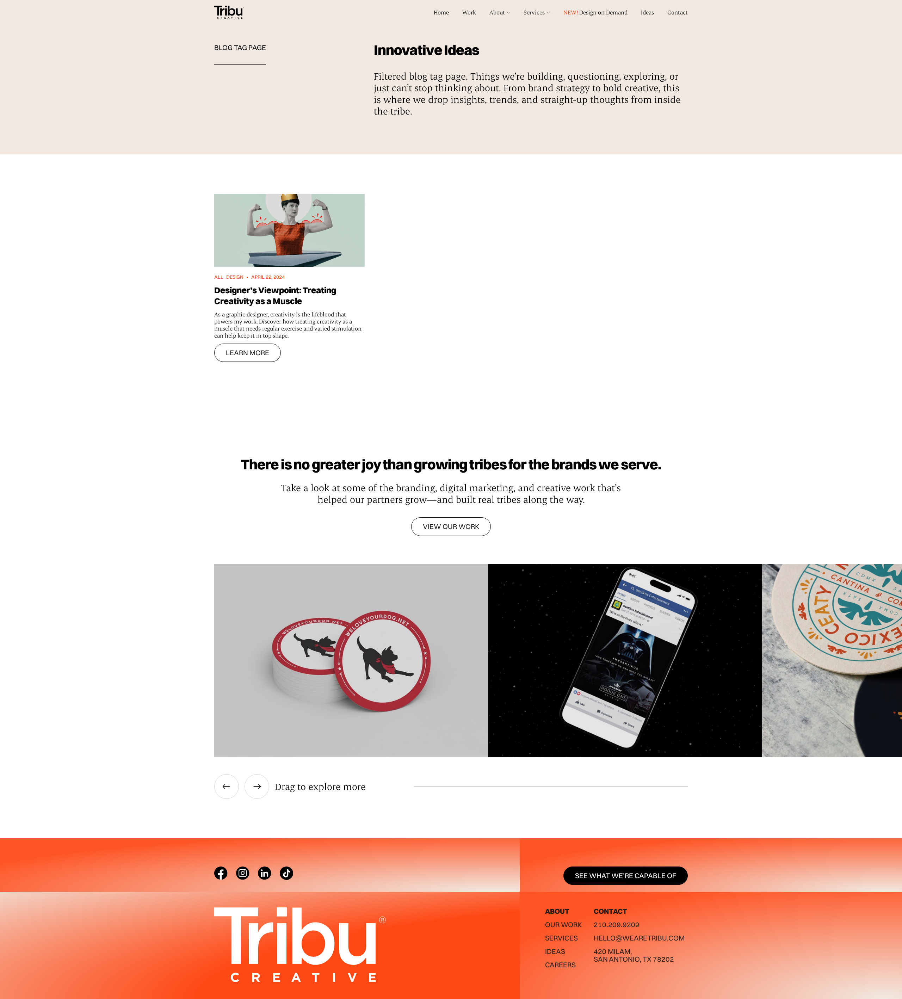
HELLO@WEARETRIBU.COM (639, 937)
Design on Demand (595, 12)
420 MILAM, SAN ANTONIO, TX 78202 (634, 955)
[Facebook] (221, 873)
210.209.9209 (617, 924)
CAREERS (560, 964)
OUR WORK (563, 924)
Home (441, 12)
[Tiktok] (286, 873)
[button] (499, 12)
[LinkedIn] (264, 873)
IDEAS (555, 951)
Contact (677, 12)
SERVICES (561, 937)
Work (469, 12)
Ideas (647, 12)
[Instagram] (242, 873)
